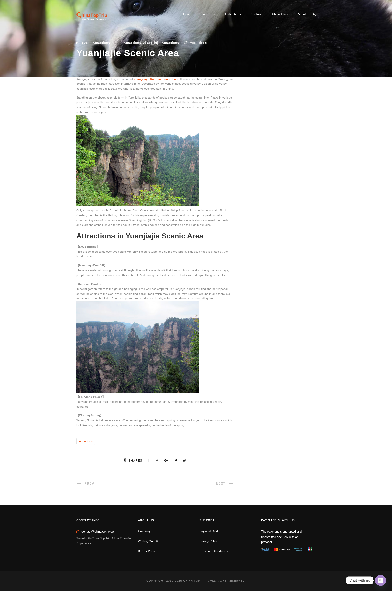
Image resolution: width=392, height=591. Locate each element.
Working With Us (148, 541)
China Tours (206, 14)
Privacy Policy (208, 541)
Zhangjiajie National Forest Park (156, 79)
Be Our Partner (148, 551)
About (302, 14)
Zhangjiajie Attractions (161, 43)
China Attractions (96, 43)
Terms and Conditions (213, 551)
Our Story (144, 531)
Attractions (198, 43)
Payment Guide (209, 531)
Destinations (232, 14)
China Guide (280, 14)
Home (186, 14)
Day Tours (256, 14)
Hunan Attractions (126, 43)
